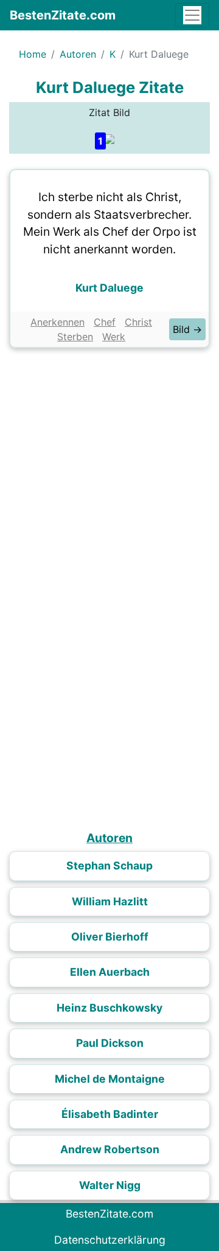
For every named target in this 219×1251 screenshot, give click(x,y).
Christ (138, 322)
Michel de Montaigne (110, 1078)
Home (32, 54)
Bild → (187, 329)
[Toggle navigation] (192, 15)
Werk (113, 337)
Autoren (78, 54)
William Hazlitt (110, 901)
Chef (105, 322)
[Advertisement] (109, 469)
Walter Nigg (110, 1185)
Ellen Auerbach (110, 971)
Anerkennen (57, 322)
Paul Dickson (110, 1043)
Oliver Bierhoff (109, 936)
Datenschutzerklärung (109, 1239)
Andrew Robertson (109, 1149)
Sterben (75, 337)
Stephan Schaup (109, 865)
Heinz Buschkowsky (109, 1007)
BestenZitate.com (63, 15)
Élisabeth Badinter (109, 1114)
